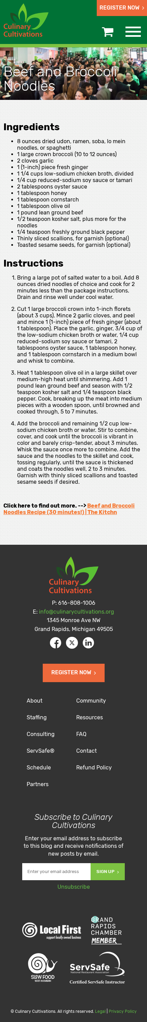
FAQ (81, 734)
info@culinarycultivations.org (76, 611)
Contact (86, 751)
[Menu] (133, 32)
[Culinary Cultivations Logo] (27, 21)
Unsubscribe (73, 887)
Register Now (119, 7)
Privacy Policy (123, 1011)
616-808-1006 (76, 603)
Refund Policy (94, 767)
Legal (100, 1011)
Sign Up (105, 871)
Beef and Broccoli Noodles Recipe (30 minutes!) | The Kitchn (69, 508)
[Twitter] (72, 643)
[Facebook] (55, 642)
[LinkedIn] (88, 642)
